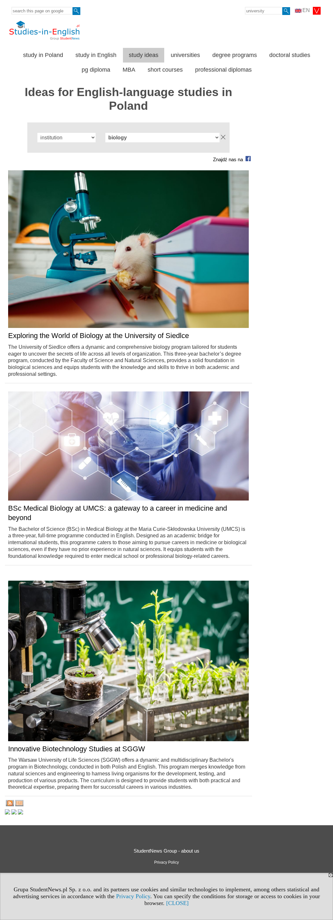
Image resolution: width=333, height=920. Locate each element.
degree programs (234, 55)
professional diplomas (223, 69)
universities (185, 55)
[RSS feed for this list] (10, 804)
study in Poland (43, 55)
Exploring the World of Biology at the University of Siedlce (98, 336)
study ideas (143, 55)
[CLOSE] (177, 903)
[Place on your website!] (19, 804)
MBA (129, 69)
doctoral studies (289, 55)
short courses (165, 69)
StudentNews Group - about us (166, 851)
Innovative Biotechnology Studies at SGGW (76, 749)
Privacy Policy (133, 896)
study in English (95, 55)
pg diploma (96, 69)
